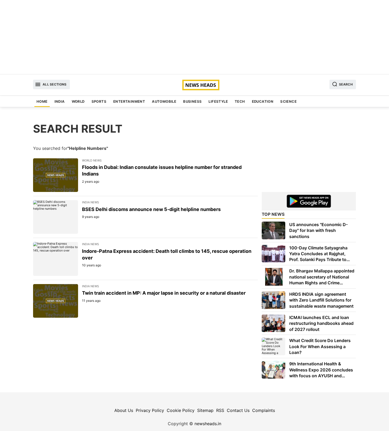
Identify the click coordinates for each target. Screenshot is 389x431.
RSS (220, 410)
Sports (99, 101)
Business (192, 101)
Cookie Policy (181, 410)
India (60, 101)
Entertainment (129, 101)
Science (288, 101)
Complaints (263, 410)
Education (263, 101)
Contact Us (238, 410)
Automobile (164, 101)
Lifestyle (218, 101)
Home (42, 101)
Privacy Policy (150, 410)
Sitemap (205, 410)
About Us (123, 410)
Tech (240, 101)
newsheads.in (208, 423)
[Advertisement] (194, 37)
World (78, 101)
